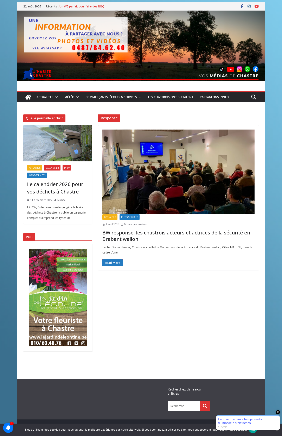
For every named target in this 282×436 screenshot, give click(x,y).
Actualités (45, 97)
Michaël (61, 200)
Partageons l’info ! (215, 97)
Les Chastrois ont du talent (170, 97)
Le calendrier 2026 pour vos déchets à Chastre (55, 188)
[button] (55, 97)
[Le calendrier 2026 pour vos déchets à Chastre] (57, 143)
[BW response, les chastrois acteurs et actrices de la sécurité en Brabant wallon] (178, 172)
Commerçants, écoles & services (111, 97)
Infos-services (129, 217)
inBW (67, 167)
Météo (69, 97)
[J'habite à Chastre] (28, 97)
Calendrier (52, 167)
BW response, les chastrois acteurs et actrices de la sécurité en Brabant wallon (176, 235)
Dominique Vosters (135, 224)
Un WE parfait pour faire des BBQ (81, 6)
